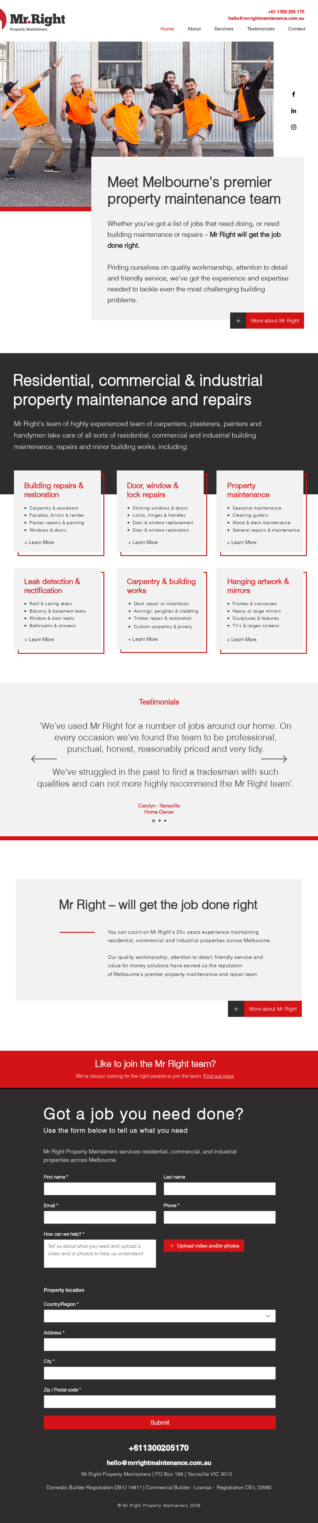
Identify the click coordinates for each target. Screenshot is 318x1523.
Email (51, 1205)
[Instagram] (293, 127)
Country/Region (61, 1304)
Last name (174, 1177)
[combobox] (159, 1316)
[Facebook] (293, 94)
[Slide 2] (160, 821)
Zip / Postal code (62, 1390)
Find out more (218, 1076)
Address (54, 1333)
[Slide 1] (153, 820)
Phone (171, 1205)
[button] (299, 27)
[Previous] (44, 759)
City (49, 1361)
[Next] (274, 759)
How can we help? (64, 1234)
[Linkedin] (293, 110)
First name (56, 1177)
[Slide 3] (165, 821)
